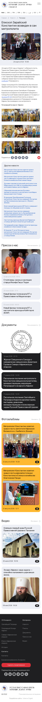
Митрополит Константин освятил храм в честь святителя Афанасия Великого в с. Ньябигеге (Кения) (18, 171)
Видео (25, 641)
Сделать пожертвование (16, 665)
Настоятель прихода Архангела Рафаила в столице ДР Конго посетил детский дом (19, 221)
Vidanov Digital (28, 698)
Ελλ (35, 12)
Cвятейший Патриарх (9, 624)
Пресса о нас (27, 637)
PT (39, 12)
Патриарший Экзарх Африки (9, 629)
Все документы (33, 325)
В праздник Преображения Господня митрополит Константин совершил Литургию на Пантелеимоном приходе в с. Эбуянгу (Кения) (20, 200)
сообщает (5, 81)
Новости (12, 18)
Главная (4, 18)
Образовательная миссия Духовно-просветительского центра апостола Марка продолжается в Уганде (20, 192)
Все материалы (33, 245)
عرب (29, 12)
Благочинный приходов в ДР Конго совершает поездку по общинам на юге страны (21, 207)
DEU (24, 12)
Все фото (35, 419)
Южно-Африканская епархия (9, 642)
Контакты (5, 656)
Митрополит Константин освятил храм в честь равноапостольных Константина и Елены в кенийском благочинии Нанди (18, 178)
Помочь (25, 628)
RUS (3, 12)
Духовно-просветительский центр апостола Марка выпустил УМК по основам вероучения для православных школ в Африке (20, 185)
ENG (8, 12)
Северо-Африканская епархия (9, 636)
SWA (19, 12)
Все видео (34, 521)
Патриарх (22, 18)
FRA (13, 12)
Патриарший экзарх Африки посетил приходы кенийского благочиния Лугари (20, 226)
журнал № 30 (7, 97)
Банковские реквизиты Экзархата (13, 660)
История (5, 647)
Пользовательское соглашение (29, 694)
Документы (27, 633)
